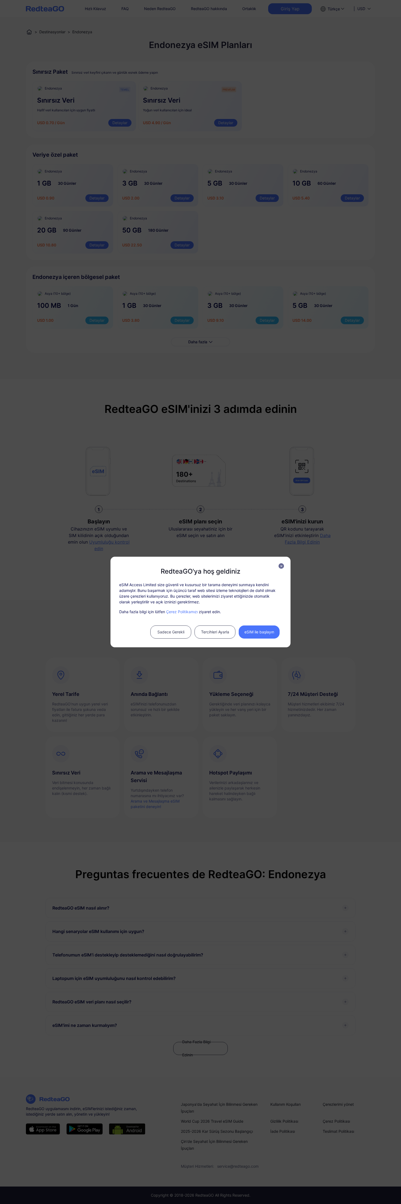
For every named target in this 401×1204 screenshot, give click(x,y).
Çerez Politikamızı (182, 611)
